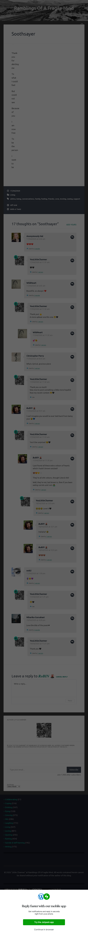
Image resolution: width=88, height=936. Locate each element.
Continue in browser (44, 929)
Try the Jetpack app (44, 922)
